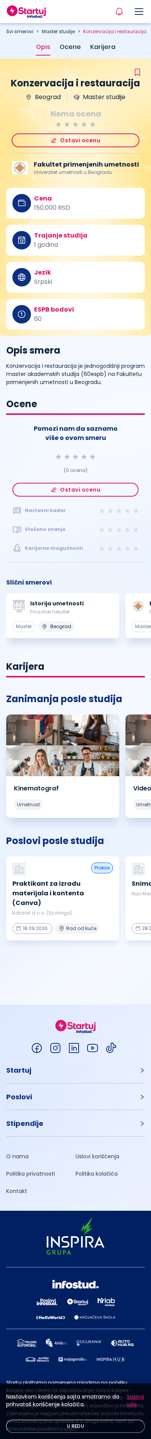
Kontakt (16, 1191)
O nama (17, 1156)
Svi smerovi (19, 31)
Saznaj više (135, 1400)
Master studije (58, 31)
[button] (75, 1070)
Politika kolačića (97, 1174)
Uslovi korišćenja (97, 1156)
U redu (75, 1426)
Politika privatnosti (30, 1174)
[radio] (58, 124)
